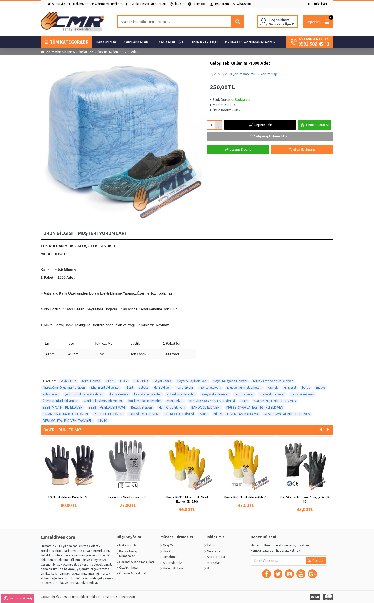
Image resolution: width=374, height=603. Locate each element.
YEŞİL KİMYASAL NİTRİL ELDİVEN (287, 414)
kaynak (273, 387)
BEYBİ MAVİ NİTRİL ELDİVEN (63, 407)
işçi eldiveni (185, 387)
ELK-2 (124, 381)
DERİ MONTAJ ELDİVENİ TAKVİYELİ (67, 420)
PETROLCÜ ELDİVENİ (179, 414)
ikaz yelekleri (118, 394)
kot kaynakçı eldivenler (144, 400)
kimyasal (290, 387)
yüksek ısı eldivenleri (181, 394)
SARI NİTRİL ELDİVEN (144, 414)
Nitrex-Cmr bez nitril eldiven (273, 381)
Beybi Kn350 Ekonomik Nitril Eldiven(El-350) (187, 499)
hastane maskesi (302, 394)
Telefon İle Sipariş (302, 149)
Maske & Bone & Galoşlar (69, 51)
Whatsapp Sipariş (238, 149)
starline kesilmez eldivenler (103, 400)
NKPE (204, 414)
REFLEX (230, 105)
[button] (321, 430)
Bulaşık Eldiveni (142, 407)
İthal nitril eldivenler (105, 387)
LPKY (244, 400)
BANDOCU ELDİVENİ (205, 407)
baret (306, 387)
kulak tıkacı (51, 394)
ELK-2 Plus (141, 381)
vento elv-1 (175, 400)
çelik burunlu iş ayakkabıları (84, 394)
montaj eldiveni (210, 387)
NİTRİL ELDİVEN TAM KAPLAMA (236, 414)
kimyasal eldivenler (215, 394)
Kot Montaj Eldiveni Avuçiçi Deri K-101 (305, 499)
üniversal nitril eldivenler (60, 400)
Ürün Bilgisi (58, 233)
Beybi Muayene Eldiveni (230, 381)
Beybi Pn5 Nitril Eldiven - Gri (128, 497)
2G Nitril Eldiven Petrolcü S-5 (69, 497)
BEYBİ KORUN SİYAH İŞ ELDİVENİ (212, 400)
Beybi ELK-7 (68, 381)
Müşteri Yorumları (102, 233)
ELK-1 (110, 381)
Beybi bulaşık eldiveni (192, 381)
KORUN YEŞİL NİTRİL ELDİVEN (275, 400)
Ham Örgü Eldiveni (172, 407)
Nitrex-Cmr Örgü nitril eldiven (64, 387)
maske (320, 387)
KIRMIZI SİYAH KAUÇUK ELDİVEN (65, 414)
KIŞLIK (102, 420)
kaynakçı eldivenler (147, 394)
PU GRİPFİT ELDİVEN (108, 414)
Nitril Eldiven (91, 381)
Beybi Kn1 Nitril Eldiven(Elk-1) (246, 497)
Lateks (143, 387)
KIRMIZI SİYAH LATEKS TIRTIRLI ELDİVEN (254, 407)
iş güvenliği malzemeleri (244, 387)
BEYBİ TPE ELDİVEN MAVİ (107, 407)
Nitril (129, 387)
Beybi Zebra (162, 381)
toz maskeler (244, 394)
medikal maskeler (272, 394)
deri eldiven (162, 387)
